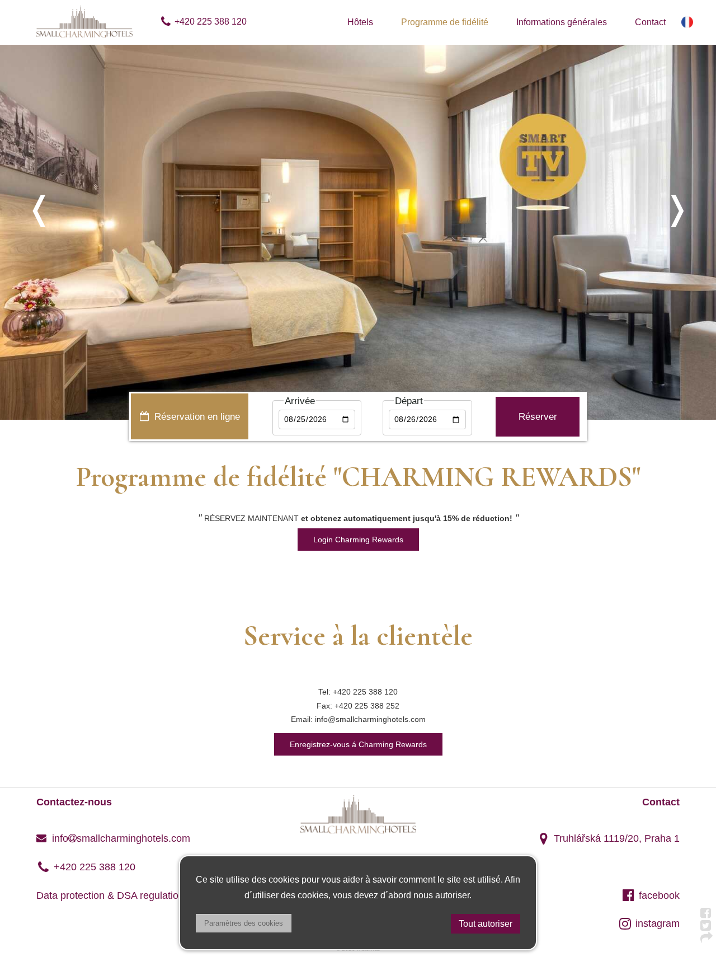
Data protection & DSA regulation (110, 895)
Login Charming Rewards (358, 539)
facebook (659, 895)
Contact (650, 22)
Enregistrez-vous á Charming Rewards (358, 744)
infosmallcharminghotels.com (119, 838)
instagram (657, 923)
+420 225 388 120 (211, 21)
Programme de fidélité (444, 22)
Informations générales (561, 22)
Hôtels (360, 22)
